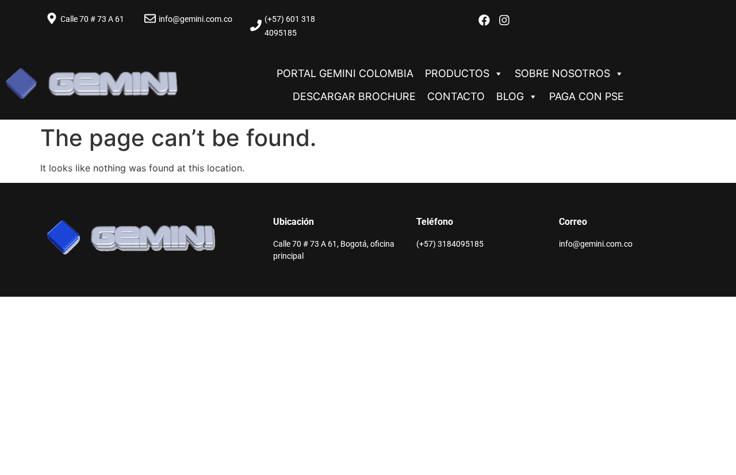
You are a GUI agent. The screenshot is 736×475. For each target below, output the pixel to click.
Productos (457, 73)
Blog (510, 96)
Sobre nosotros (562, 73)
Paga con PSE (586, 96)
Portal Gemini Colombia (345, 73)
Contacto (456, 96)
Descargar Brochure (354, 96)
